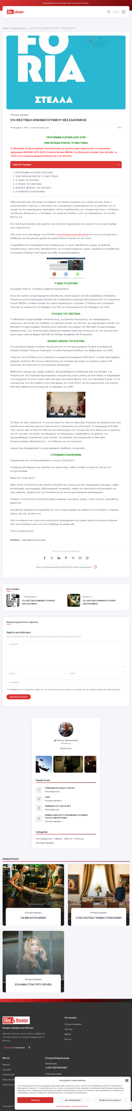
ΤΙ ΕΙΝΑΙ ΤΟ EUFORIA (27, 180)
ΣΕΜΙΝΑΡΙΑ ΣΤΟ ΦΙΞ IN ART (58, 806)
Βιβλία (59, 838)
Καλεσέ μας (51, 1063)
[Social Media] (29, 1047)
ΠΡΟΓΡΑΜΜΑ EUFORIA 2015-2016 (34, 172)
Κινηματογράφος (19, 28)
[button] (127, 1080)
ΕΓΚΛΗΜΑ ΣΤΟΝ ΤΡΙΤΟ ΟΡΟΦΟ (33, 984)
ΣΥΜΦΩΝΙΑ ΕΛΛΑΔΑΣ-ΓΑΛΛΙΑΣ (60, 788)
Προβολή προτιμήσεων (110, 1100)
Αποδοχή (35, 1100)
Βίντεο (69, 838)
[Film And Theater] (15, 11)
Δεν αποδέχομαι (72, 1100)
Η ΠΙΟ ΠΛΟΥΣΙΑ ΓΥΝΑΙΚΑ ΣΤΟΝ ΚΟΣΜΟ (99, 917)
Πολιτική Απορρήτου (80, 1106)
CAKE (47, 797)
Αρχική (6, 28)
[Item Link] (33, 895)
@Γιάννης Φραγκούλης (66, 740)
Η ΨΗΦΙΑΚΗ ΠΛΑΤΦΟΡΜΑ (30, 191)
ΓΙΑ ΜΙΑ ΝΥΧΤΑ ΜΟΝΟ (33, 917)
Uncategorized (44, 838)
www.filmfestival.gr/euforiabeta (72, 234)
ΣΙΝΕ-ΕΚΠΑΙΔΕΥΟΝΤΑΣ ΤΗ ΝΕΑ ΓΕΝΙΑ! (37, 176)
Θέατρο (80, 838)
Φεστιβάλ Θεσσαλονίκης (34, 540)
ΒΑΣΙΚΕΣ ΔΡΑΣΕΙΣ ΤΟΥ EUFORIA (33, 187)
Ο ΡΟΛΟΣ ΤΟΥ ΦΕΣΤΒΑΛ (29, 184)
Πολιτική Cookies (63, 1106)
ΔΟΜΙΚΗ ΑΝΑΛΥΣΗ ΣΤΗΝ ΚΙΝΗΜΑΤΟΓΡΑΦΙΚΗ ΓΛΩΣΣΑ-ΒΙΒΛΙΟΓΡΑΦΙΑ (66, 816)
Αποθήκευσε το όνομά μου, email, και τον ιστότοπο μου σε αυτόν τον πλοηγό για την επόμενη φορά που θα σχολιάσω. (65, 690)
